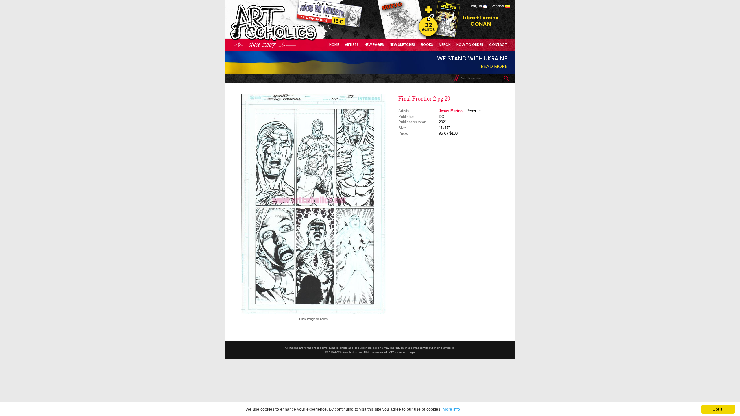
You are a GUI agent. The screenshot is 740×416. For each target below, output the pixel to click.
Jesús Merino (451, 111)
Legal (411, 352)
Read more (494, 66)
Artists (352, 44)
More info (451, 409)
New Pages (374, 44)
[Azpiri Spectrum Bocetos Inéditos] (438, 37)
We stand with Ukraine (472, 58)
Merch (445, 44)
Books (427, 44)
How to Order (469, 44)
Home (334, 44)
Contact (498, 44)
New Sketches (402, 44)
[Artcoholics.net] (284, 40)
